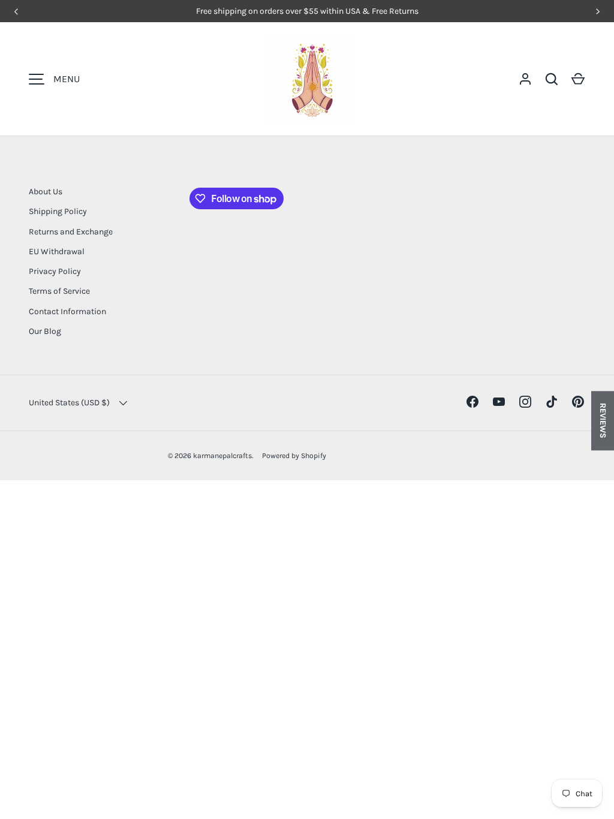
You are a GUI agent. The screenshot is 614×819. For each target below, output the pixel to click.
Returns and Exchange (71, 232)
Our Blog (45, 331)
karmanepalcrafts (222, 455)
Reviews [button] (603, 420)
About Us (45, 191)
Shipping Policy (58, 211)
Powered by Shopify (294, 455)
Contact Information (67, 311)
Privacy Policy (55, 271)
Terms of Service (59, 291)
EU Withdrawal (57, 251)
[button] (578, 79)
